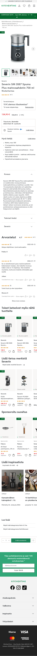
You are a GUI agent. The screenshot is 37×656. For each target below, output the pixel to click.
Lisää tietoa (30, 130)
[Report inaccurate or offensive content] (34, 255)
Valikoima (7, 606)
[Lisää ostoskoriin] (13, 351)
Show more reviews (18, 301)
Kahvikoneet (17, 21)
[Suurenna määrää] (9, 540)
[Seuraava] (33, 49)
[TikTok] (24, 587)
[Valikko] (34, 5)
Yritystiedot (8, 621)
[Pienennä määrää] (3, 540)
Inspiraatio (7, 613)
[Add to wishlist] (9, 351)
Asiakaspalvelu (9, 598)
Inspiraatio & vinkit (8, 465)
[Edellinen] (4, 49)
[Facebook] (13, 587)
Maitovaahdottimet (9, 23)
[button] (7, 95)
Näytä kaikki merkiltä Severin (12, 364)
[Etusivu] (9, 5)
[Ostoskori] (29, 5)
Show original (19, 280)
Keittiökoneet (7, 21)
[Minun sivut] (19, 5)
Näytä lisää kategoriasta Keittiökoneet (15, 529)
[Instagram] (18, 587)
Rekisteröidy (29, 107)
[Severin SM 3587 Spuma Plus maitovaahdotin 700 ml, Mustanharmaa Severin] (18, 48)
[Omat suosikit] (24, 5)
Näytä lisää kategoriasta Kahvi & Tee (15, 525)
